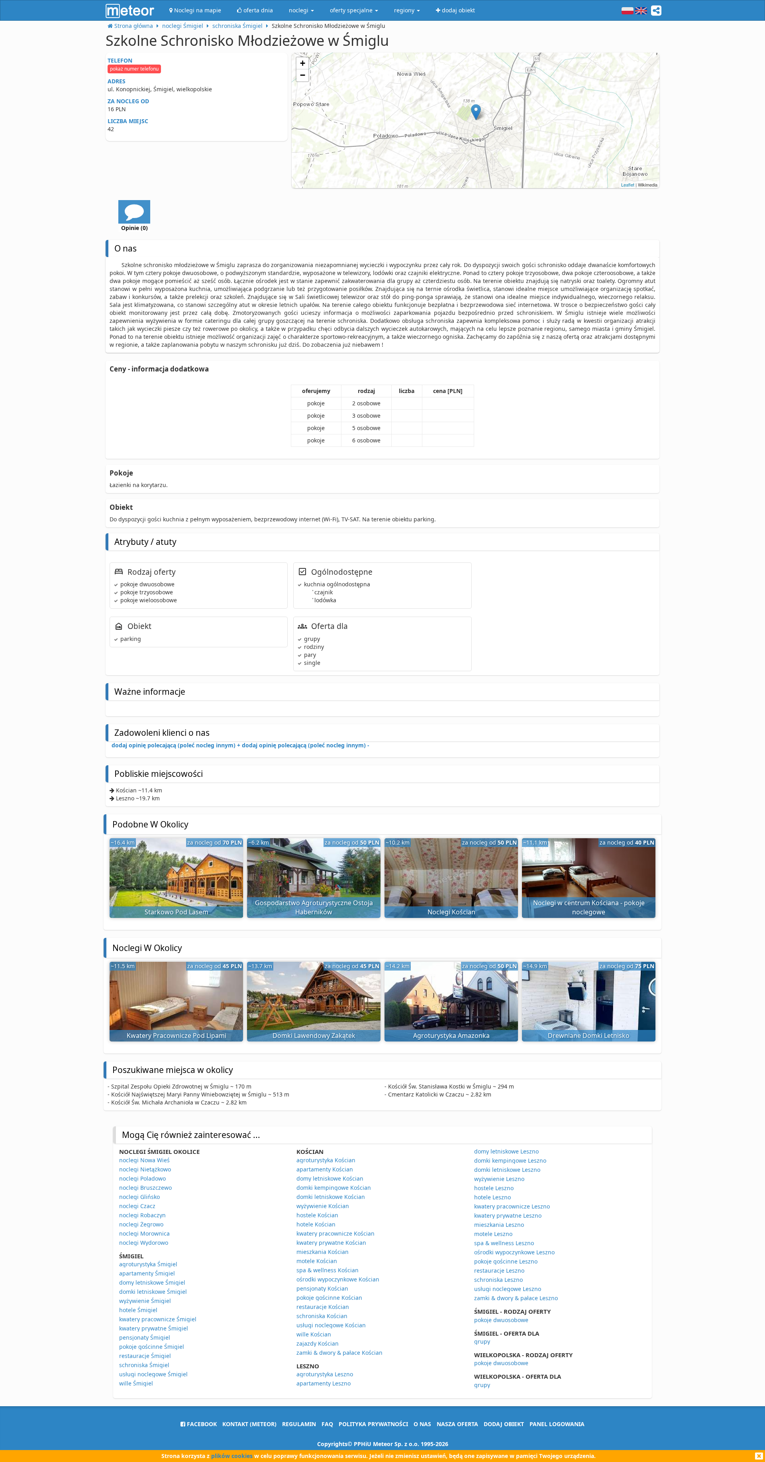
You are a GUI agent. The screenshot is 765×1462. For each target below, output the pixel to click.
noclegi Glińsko (139, 1197)
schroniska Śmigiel (144, 1365)
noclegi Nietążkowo (145, 1169)
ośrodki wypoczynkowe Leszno (514, 1252)
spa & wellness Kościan (327, 1270)
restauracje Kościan (322, 1307)
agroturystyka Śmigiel (148, 1264)
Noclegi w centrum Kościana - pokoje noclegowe (589, 907)
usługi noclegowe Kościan (331, 1325)
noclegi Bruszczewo (145, 1187)
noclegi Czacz (137, 1206)
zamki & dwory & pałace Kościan (339, 1352)
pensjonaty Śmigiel (144, 1337)
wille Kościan (313, 1334)
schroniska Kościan (321, 1316)
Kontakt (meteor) (249, 1424)
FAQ (327, 1424)
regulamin (299, 1424)
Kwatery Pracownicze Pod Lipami (176, 1035)
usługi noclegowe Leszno (507, 1289)
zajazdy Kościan (317, 1343)
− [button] (302, 75)
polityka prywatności (373, 1424)
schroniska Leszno (498, 1279)
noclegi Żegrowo (141, 1224)
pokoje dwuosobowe (501, 1320)
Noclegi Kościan (451, 912)
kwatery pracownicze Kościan (335, 1233)
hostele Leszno (494, 1188)
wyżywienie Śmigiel (145, 1301)
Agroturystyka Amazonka (451, 1035)
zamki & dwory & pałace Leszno (516, 1298)
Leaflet (627, 184)
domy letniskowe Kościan (329, 1178)
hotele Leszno (492, 1197)
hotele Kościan (315, 1224)
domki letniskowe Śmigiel (153, 1291)
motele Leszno (493, 1234)
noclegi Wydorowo (143, 1242)
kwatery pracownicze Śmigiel (157, 1319)
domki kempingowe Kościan (333, 1187)
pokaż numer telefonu (134, 68)
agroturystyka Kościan (325, 1160)
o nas (422, 1424)
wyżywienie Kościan (322, 1206)
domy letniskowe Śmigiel (152, 1282)
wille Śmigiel (136, 1383)
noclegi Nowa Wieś (144, 1160)
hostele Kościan (317, 1215)
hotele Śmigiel (138, 1310)
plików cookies (232, 1456)
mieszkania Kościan (322, 1252)
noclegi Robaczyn (142, 1215)
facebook (201, 1424)
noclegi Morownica (144, 1233)
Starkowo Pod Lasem (176, 912)
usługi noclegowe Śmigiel (153, 1374)
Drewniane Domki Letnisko (589, 1035)
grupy (482, 1341)
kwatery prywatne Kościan (331, 1242)
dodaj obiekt (504, 1424)
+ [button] (302, 63)
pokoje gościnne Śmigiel (151, 1346)
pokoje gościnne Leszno (505, 1261)
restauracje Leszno (499, 1270)
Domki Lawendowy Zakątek (314, 1035)
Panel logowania (557, 1424)
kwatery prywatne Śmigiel (153, 1328)
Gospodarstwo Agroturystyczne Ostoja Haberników (314, 907)
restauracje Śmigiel (145, 1356)
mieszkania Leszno (499, 1224)
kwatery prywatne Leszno (507, 1215)
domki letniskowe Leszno (507, 1169)
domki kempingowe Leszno (510, 1160)
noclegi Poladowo (142, 1178)
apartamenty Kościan (324, 1169)
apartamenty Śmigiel (147, 1273)
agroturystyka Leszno (324, 1374)
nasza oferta (457, 1424)
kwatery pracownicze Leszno (512, 1206)
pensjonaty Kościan (322, 1288)
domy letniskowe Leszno (506, 1151)
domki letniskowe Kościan (330, 1197)
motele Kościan (316, 1261)
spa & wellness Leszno (504, 1243)
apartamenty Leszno (323, 1383)
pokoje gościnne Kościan (329, 1297)
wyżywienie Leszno (499, 1179)
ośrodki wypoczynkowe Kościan (337, 1279)
